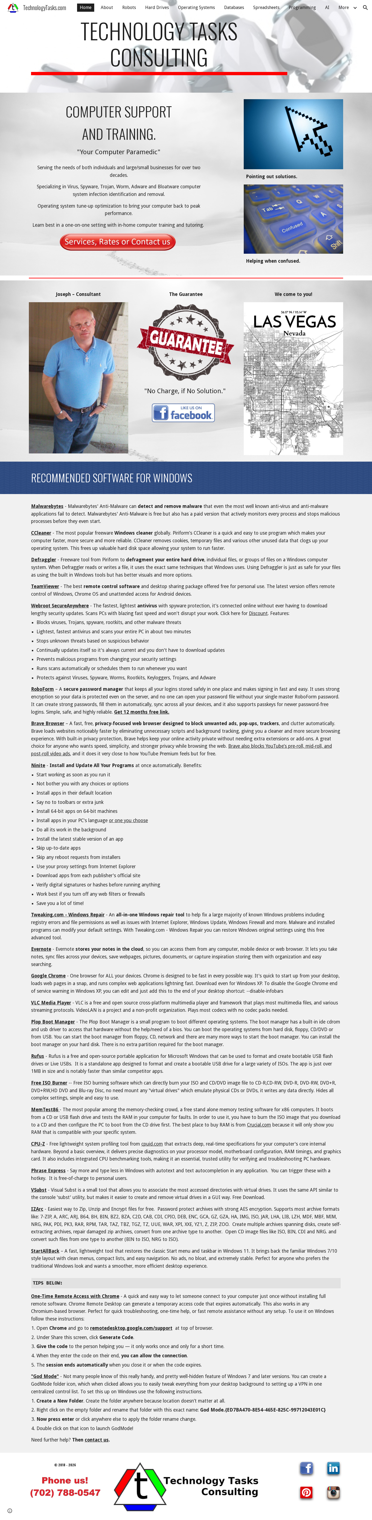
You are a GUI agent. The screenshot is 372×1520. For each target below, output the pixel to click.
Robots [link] (129, 7)
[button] (365, 7)
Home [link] (86, 7)
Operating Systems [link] (196, 7)
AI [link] (327, 7)
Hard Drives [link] (157, 7)
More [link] (344, 7)
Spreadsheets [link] (266, 7)
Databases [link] (234, 7)
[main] (159, 46)
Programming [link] (302, 7)
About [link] (107, 7)
